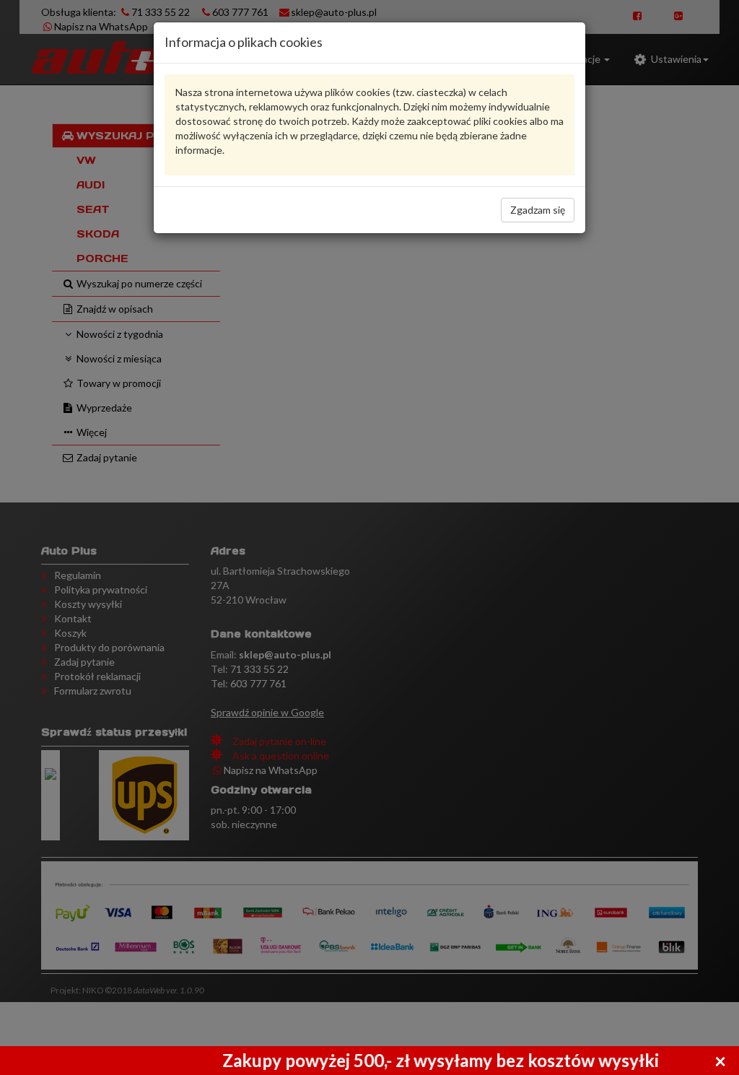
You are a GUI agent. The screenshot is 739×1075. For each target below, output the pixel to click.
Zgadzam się (537, 210)
